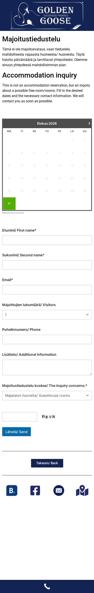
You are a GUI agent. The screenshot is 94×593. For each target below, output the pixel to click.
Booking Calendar (17, 213)
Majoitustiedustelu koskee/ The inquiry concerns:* (44, 385)
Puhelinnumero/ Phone (21, 329)
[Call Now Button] (47, 586)
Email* (7, 280)
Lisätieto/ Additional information (29, 354)
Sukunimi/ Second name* (23, 255)
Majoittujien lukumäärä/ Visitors (29, 305)
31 (9, 203)
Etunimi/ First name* (19, 230)
